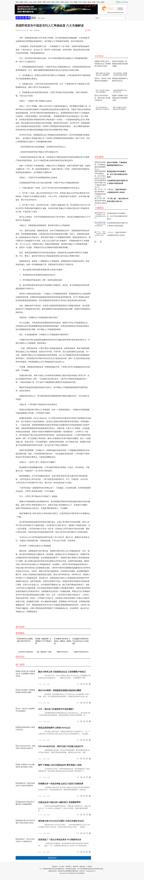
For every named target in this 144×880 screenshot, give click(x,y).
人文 (71, 2)
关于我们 (61, 866)
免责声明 (75, 866)
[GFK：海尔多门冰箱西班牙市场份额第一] (103, 83)
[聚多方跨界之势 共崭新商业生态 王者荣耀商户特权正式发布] (103, 66)
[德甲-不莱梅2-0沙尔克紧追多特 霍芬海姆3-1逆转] (120, 100)
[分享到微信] (90, 684)
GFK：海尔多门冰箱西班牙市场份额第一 (102, 91)
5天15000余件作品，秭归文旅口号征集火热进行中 (102, 108)
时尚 (57, 2)
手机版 (126, 2)
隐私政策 (82, 866)
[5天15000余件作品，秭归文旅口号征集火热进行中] (103, 100)
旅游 (89, 2)
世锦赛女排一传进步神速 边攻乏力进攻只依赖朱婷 (60, 783)
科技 (48, 2)
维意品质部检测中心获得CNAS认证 (120, 91)
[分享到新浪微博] (81, 684)
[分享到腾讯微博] (87, 684)
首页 (39, 18)
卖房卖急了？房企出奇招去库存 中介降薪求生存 (59, 839)
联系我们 (68, 866)
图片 (26, 2)
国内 (17, 2)
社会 (30, 2)
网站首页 (55, 866)
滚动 (66, 2)
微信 (120, 2)
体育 (62, 2)
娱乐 (35, 2)
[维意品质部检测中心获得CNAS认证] (120, 83)
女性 (98, 2)
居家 (93, 2)
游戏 (84, 2)
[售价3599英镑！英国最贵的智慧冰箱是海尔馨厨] (120, 66)
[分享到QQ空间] (84, 684)
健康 (75, 2)
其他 (102, 2)
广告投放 (89, 866)
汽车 (80, 2)
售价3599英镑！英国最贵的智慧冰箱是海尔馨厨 (120, 74)
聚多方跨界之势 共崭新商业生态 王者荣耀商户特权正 (62, 672)
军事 (44, 2)
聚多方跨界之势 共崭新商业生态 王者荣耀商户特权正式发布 (103, 74)
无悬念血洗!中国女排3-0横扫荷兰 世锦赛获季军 (59, 802)
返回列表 (53, 858)
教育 (39, 2)
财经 (53, 2)
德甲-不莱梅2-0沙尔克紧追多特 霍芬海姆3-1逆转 (119, 108)
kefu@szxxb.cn (91, 871)
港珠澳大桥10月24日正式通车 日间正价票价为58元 (61, 821)
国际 (21, 2)
